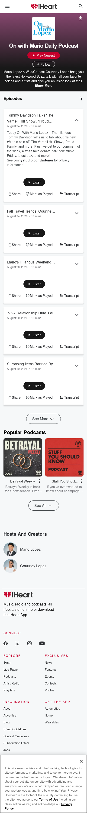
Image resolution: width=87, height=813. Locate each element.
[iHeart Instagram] (29, 643)
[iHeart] (44, 6)
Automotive (52, 708)
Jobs (6, 750)
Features (51, 669)
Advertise (9, 715)
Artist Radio (11, 683)
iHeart (7, 662)
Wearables (52, 722)
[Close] (81, 761)
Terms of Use (48, 799)
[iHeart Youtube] (42, 643)
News (48, 662)
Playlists (9, 690)
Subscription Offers (16, 743)
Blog (6, 722)
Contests (51, 683)
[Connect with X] (17, 643)
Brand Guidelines (14, 729)
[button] (34, 182)
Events (49, 676)
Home (49, 715)
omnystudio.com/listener (33, 160)
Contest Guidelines (16, 736)
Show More (43, 85)
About (7, 708)
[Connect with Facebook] (5, 643)
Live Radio (10, 669)
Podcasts (9, 676)
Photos (49, 690)
